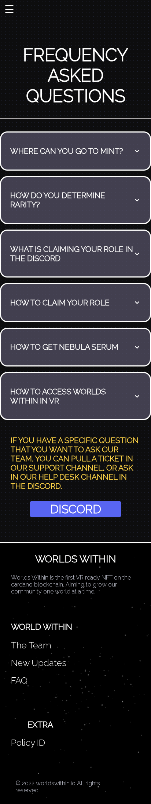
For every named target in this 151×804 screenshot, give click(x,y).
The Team (31, 645)
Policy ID (28, 742)
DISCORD (75, 509)
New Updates (38, 663)
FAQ (19, 680)
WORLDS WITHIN (75, 559)
